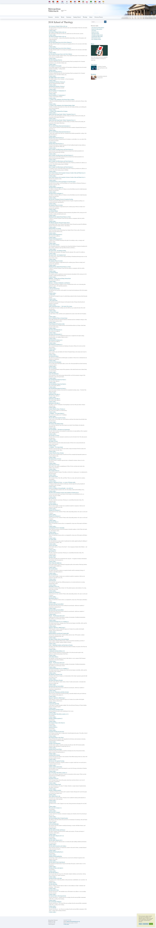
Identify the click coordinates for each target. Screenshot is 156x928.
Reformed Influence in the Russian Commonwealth (59, 633)
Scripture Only (52, 350)
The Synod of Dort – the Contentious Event (57, 255)
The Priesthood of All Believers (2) (55, 340)
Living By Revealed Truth (54, 703)
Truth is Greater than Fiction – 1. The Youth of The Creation (60, 306)
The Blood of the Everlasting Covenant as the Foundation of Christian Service (64, 492)
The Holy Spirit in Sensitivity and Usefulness (57, 846)
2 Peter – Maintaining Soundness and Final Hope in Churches (61, 645)
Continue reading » (52, 30)
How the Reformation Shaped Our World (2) (57, 384)
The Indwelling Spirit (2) (53, 872)
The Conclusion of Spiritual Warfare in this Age (58, 26)
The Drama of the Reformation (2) (55, 329)
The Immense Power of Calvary (55, 458)
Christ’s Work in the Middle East (55, 563)
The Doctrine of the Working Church (56, 423)
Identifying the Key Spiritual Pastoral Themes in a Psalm (60, 216)
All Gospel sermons (95, 33)
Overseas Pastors (99, 17)
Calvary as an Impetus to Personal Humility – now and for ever (61, 488)
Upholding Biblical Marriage (54, 755)
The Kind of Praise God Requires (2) (56, 187)
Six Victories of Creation (53, 312)
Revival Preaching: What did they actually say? (58, 772)
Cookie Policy (145, 923)
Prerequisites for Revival (53, 778)
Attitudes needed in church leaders (55, 766)
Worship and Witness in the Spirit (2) (56, 868)
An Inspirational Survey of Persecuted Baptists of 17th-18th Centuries (62, 181)
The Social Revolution (53, 568)
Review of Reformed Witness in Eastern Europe (58, 318)
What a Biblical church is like (54, 796)
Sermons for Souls (52, 802)
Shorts (92, 44)
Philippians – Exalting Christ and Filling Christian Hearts (60, 278)
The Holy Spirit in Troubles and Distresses (57, 829)
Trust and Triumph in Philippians (55, 901)
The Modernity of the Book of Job (55, 674)
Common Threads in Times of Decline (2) (57, 409)
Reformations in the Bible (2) (54, 398)
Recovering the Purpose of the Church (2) (57, 722)
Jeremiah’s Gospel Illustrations (55, 743)
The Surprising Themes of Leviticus (56, 205)
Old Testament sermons (96, 37)
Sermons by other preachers (97, 29)
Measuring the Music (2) (53, 533)
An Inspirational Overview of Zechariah (56, 527)
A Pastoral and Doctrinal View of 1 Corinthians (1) (59, 668)
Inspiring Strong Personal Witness (55, 749)
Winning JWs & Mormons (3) (54, 510)
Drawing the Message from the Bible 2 (56, 609)
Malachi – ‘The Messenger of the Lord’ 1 (57, 662)
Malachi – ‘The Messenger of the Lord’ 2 (57, 615)
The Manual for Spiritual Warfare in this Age (57, 36)
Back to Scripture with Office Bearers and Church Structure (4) (61, 149)
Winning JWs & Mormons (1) (54, 592)
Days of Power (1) (52, 551)
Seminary (68, 17)
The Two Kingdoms (53, 368)
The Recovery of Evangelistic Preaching (56, 761)
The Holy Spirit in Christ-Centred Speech (57, 862)
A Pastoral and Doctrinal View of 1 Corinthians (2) (59, 621)
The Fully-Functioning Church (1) (55, 71)
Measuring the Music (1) (53, 598)
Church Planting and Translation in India (56, 324)
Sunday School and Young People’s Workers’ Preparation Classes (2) (62, 114)
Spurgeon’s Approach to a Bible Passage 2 (57, 627)
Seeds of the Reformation (54, 373)
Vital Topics (94, 64)
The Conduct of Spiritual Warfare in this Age (57, 32)
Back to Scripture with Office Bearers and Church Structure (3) (61, 155)
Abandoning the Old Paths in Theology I (57, 86)
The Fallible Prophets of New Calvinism (56, 77)
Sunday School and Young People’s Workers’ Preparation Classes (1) (62, 120)
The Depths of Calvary (53, 441)
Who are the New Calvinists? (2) (55, 807)
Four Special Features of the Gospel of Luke (57, 895)
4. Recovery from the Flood (54, 288)
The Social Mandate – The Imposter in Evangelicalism (59, 429)
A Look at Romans (52, 907)
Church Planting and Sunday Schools (56, 709)
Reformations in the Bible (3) (54, 394)
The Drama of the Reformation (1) (55, 334)
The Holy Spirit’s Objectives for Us (55, 840)
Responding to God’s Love (54, 586)
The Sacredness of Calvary (54, 435)
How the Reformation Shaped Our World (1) (57, 388)
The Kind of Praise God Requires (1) (56, 193)
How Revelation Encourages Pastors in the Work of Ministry (60, 54)
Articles (57, 17)
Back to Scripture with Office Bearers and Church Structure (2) (61, 161)
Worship (85, 17)
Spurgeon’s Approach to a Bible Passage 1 (57, 697)
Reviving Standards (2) (53, 504)
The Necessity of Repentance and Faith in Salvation (59, 692)
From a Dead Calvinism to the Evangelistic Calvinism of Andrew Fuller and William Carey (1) (67, 177)
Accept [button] (151, 923)
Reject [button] (140, 923)
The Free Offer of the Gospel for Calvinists (57, 417)
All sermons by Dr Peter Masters (98, 27)
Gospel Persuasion (52, 580)
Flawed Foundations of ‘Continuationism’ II (57, 90)
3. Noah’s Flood (52, 294)
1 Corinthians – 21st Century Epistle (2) (56, 413)
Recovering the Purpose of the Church (56, 737)
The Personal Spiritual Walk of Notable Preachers (58, 818)
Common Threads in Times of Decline (56, 453)
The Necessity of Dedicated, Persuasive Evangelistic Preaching (61, 199)
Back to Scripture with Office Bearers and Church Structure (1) (61, 167)
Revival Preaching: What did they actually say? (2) (58, 714)
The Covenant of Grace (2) (54, 470)
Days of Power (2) (52, 498)
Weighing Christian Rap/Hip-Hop (55, 856)
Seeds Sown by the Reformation (55, 362)
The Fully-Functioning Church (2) (55, 60)
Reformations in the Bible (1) (54, 403)
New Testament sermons (96, 39)
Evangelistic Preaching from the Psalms (56, 731)
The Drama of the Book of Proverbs (56, 680)
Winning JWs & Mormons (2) (54, 516)
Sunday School (77, 17)
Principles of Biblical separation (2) (55, 718)
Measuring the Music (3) (53, 522)
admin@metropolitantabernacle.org (73, 921)
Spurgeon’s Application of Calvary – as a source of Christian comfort (62, 482)
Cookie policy (66, 924)
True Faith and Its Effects (53, 356)
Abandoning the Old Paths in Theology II (57, 82)
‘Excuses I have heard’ (53, 545)
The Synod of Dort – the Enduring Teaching (57, 250)
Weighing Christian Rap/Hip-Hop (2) (56, 851)
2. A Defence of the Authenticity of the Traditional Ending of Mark (62, 105)
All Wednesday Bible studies (97, 36)
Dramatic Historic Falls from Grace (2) (56, 137)
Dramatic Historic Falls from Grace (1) (56, 143)
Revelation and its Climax (54, 890)
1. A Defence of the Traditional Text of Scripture (58, 111)
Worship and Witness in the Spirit (55, 878)
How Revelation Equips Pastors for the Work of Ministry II (60, 42)
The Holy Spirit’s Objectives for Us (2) (56, 835)
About (90, 17)
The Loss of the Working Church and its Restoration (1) (59, 126)
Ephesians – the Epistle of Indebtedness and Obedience (59, 282)
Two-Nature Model (52, 539)
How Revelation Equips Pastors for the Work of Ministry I (60, 48)
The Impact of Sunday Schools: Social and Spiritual (59, 639)
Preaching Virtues (52, 557)
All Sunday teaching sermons (97, 35)
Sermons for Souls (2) (53, 727)
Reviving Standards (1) (53, 574)
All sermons (94, 30)
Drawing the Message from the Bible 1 (56, 686)
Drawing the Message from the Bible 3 (56, 604)
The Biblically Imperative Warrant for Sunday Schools (59, 222)
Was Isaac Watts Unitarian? (54, 244)
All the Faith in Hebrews (53, 656)
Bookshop (93, 74)
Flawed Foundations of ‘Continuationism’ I (57, 95)
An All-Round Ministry (53, 211)
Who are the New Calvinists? (54, 812)
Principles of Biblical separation (55, 790)
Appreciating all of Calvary (54, 464)
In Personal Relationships (54, 824)
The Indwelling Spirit (53, 884)
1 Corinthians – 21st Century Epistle (56, 447)
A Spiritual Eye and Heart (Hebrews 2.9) (57, 651)
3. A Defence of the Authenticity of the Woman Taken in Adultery (61, 99)
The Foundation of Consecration (55, 65)
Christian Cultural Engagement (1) (55, 238)
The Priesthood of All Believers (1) (55, 344)
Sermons (50, 17)
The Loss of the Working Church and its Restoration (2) (59, 131)
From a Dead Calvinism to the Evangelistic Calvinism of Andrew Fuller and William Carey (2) (67, 172)
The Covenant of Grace (53, 476)
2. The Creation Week (53, 300)
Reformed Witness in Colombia (55, 228)
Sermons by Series (95, 32)
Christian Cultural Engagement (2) (55, 234)
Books (62, 17)
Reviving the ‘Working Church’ (55, 784)
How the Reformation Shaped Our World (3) (57, 379)
